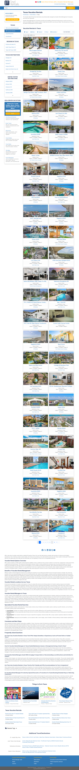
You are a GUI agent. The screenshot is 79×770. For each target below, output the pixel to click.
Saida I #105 (61, 407)
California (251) (9, 89)
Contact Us (48, 767)
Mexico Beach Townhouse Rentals (64, 737)
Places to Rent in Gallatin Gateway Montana (32, 747)
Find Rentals (25, 14)
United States (33, 14)
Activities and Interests (11, 117)
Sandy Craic (61, 71)
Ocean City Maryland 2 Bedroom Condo (47, 751)
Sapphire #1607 (61, 218)
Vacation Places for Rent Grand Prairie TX (15, 717)
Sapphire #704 (61, 176)
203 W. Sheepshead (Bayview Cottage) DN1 (61, 386)
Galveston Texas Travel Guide (30, 701)
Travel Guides (9, 138)
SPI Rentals (61, 97)
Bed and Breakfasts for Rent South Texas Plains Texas (41, 717)
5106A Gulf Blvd (61, 92)
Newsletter (36, 761)
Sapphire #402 (61, 491)
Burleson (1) (8, 60)
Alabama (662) (9, 81)
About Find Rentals (32, 767)
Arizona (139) (9, 84)
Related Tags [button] (11, 728)
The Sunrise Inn (61, 512)
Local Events (8, 36)
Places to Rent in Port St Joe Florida (30, 737)
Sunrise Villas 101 (35, 449)
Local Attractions (9, 33)
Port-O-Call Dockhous (61, 197)
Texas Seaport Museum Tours (65, 701)
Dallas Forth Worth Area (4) (12, 69)
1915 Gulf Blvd (35, 197)
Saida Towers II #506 (61, 134)
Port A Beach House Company (61, 76)
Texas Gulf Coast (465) (11, 50)
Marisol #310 (35, 533)
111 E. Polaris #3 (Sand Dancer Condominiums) (36, 302)
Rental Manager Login (17, 759)
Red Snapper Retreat (35, 50)
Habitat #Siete (61, 428)
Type (26, 32)
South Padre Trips (35, 55)
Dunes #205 (35, 239)
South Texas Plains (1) (11, 47)
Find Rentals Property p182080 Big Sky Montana (33, 745)
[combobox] (35, 8)
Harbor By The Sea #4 (61, 50)
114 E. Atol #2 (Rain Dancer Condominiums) (36, 323)
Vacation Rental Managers (12, 28)
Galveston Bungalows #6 (61, 281)
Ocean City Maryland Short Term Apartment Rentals (34, 752)
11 (56, 542)
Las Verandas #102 (35, 386)
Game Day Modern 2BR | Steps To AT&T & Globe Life (36, 281)
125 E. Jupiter (36, 428)
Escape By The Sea (35, 71)
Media (13, 761)
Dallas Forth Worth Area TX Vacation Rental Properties (41, 722)
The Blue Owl (61, 470)
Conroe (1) (8, 63)
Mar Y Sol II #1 (61, 302)
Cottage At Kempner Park (61, 365)
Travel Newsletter (10, 157)
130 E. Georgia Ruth (35, 218)
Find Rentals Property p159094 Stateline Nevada (52, 740)
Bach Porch (61, 344)
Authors (14, 763)
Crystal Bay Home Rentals (28, 742)
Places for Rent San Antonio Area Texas (61, 717)
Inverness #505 (35, 491)
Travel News (8, 144)
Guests (40, 32)
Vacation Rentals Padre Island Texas (13, 722)
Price (46, 32)
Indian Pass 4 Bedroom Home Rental (47, 737)
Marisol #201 (35, 113)
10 (54, 542)
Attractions (8, 130)
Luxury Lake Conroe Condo (61, 323)
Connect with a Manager (12, 19)
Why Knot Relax (61, 239)
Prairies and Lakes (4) (10, 44)
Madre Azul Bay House (35, 365)
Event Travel (8, 123)
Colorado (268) (9, 92)
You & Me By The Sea (35, 512)
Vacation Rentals (10, 30)
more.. (51, 763)
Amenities (54, 32)
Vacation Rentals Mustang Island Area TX (61, 722)
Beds (33, 32)
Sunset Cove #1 (35, 176)
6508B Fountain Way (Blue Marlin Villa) (61, 155)
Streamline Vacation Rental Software (58, 759)
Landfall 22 (61, 533)
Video (35, 763)
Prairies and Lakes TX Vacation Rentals (14, 713)
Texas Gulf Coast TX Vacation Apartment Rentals (40, 713)
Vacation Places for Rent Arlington (60, 713)
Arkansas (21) (9, 87)
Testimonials (70, 4)
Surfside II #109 (35, 134)
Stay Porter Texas (35, 76)
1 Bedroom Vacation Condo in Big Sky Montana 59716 (57, 745)
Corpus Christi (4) (10, 66)
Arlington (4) (8, 57)
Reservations (37, 759)
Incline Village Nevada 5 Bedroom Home (31, 740)
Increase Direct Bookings (60, 4)
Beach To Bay (36, 155)
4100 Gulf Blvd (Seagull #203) (61, 260)
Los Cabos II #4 (35, 260)
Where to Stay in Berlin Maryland (29, 751)
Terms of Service (41, 767)
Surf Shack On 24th (61, 113)
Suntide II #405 (35, 407)
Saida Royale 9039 (35, 470)
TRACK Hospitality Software (56, 761)
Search (12, 113)
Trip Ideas (8, 150)
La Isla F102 (61, 449)
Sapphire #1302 (35, 344)
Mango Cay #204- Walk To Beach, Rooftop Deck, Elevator (36, 92)
